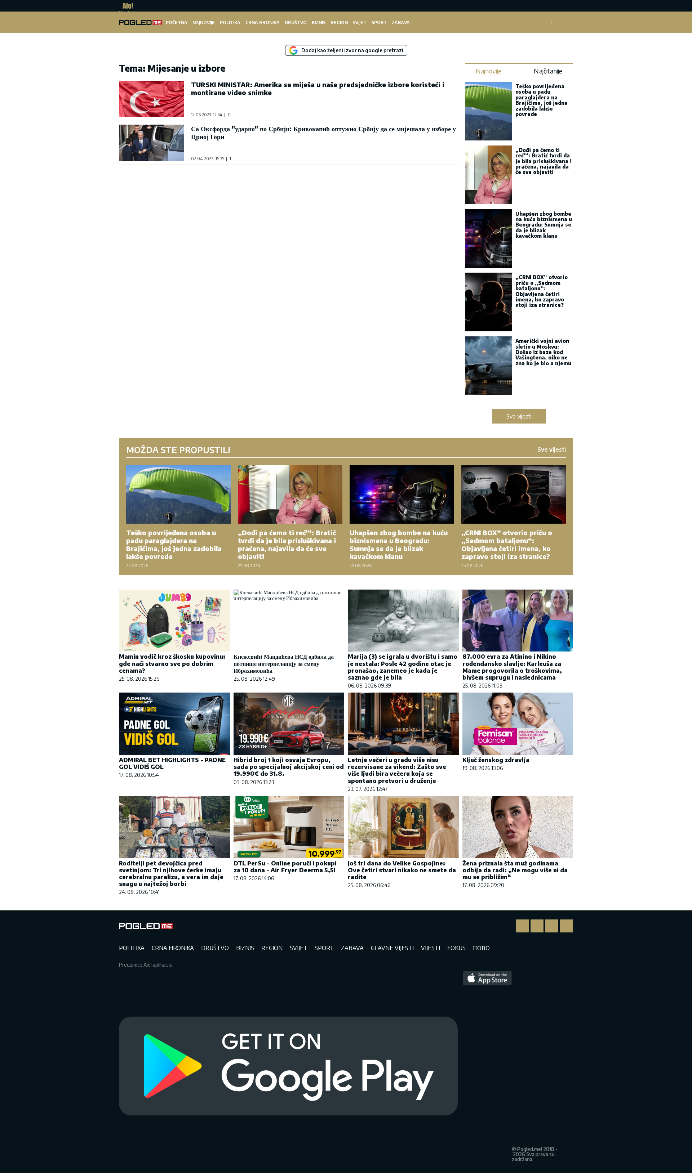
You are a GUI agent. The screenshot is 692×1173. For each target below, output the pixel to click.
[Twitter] (551, 925)
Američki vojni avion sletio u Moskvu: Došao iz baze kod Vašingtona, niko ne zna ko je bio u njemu (543, 352)
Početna (176, 22)
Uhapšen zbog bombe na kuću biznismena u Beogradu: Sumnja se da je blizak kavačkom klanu (543, 225)
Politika (230, 22)
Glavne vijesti (392, 948)
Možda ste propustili (178, 449)
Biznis (318, 22)
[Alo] (126, 6)
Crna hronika (262, 22)
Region (339, 22)
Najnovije (203, 22)
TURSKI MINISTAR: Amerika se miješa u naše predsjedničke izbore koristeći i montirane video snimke (317, 88)
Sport (379, 22)
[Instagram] (537, 925)
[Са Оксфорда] (151, 143)
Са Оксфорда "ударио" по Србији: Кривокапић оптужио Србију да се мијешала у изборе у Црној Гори (323, 132)
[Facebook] (522, 925)
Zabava (401, 22)
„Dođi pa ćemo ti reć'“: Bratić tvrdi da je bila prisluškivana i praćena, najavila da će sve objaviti (543, 161)
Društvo (296, 22)
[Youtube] (566, 925)
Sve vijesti (519, 416)
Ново (481, 948)
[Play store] (288, 1066)
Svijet (360, 22)
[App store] (487, 1066)
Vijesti (430, 948)
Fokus (456, 948)
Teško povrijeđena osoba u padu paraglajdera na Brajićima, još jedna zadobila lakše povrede (541, 100)
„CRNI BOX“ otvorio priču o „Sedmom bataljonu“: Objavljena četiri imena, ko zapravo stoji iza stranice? (541, 291)
